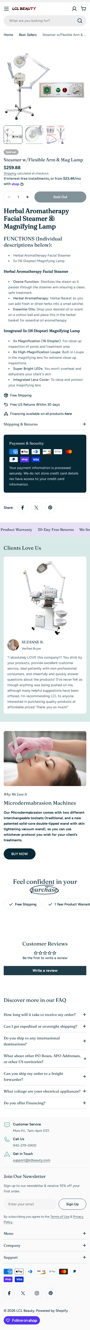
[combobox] (45, 20)
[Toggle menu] (6, 9)
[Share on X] (36, 507)
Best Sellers (28, 35)
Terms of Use (59, 1217)
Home (8, 35)
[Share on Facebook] (22, 507)
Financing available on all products (41, 414)
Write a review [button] (45, 970)
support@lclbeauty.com (31, 1160)
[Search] (80, 20)
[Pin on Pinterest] (50, 507)
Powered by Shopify (52, 1311)
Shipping (10, 173)
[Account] (74, 9)
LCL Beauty (25, 1311)
